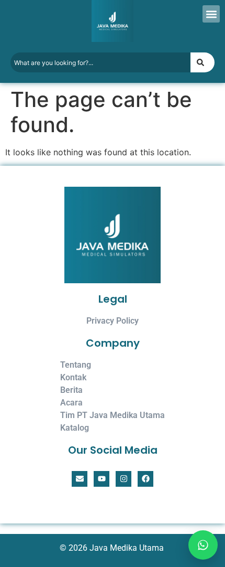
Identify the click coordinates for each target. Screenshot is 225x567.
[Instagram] (123, 479)
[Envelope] (79, 479)
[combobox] (100, 62)
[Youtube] (101, 479)
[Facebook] (145, 479)
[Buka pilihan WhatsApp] (200, 542)
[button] (211, 14)
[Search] (202, 62)
